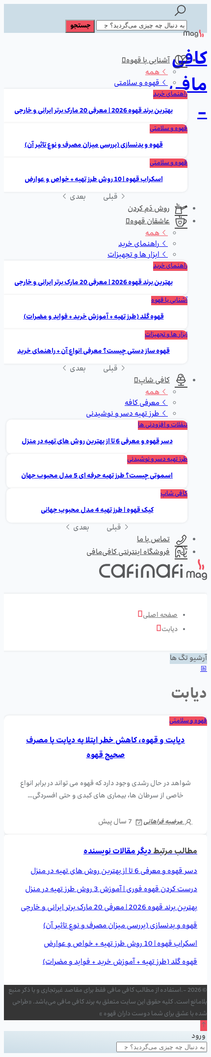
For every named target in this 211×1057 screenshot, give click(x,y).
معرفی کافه (143, 403)
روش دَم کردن (149, 209)
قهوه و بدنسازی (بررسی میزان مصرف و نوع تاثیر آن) (94, 145)
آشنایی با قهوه (148, 60)
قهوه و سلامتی (137, 83)
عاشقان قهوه (150, 221)
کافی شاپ (154, 380)
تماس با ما (153, 539)
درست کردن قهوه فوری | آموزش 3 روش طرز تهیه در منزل (111, 889)
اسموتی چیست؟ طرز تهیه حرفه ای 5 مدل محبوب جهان (97, 476)
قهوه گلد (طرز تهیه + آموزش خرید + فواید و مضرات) (94, 317)
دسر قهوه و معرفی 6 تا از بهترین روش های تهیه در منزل (97, 442)
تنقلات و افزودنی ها (162, 425)
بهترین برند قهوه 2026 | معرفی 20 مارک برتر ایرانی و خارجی (93, 111)
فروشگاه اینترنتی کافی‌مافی (128, 552)
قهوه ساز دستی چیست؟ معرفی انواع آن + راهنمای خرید (93, 351)
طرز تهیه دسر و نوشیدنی (123, 414)
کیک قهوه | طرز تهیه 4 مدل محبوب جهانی (97, 510)
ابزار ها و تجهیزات (134, 255)
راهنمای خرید (170, 94)
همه (153, 72)
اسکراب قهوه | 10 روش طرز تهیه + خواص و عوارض (94, 180)
